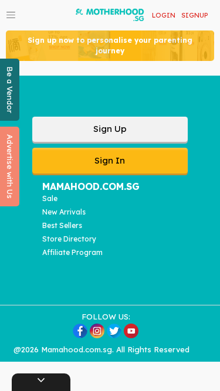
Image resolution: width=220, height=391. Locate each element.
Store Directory (69, 238)
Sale (49, 198)
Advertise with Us (10, 166)
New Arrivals (64, 212)
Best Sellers (62, 225)
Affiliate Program (72, 252)
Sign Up (110, 128)
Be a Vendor (10, 89)
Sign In (109, 160)
